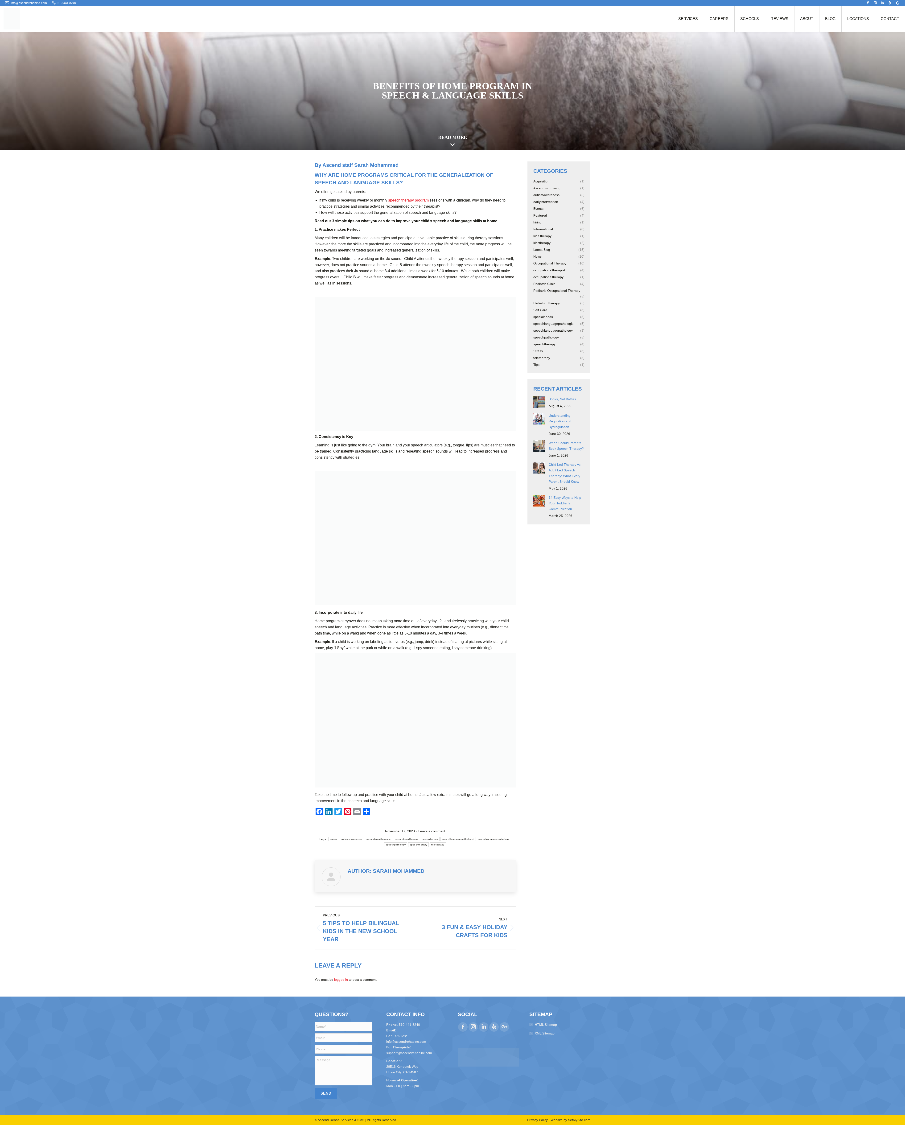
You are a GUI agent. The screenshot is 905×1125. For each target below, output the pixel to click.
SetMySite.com (579, 1120)
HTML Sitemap (546, 1024)
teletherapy (437, 844)
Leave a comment (431, 831)
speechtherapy (418, 844)
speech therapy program (408, 200)
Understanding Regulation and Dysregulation (560, 421)
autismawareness (351, 839)
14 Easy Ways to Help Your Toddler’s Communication (565, 503)
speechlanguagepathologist (458, 839)
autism (333, 839)
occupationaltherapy (406, 839)
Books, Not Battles (562, 399)
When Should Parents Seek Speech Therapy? (566, 445)
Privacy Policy (537, 1120)
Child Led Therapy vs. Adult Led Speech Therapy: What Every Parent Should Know (565, 473)
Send (326, 1093)
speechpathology (396, 844)
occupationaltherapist (378, 839)
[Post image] (539, 402)
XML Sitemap (545, 1033)
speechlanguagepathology (493, 839)
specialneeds (430, 839)
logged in (341, 979)
